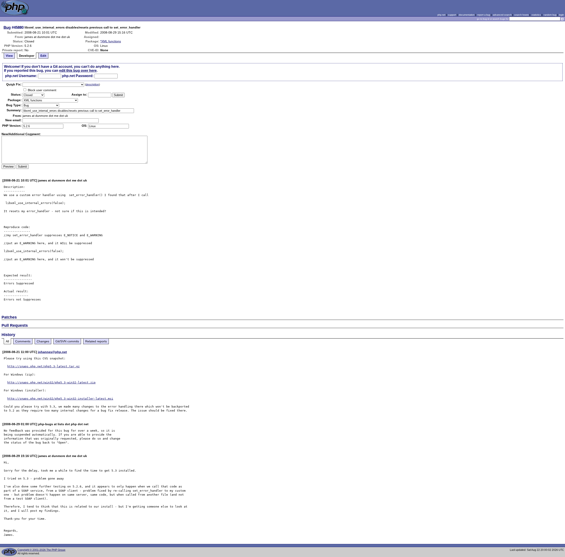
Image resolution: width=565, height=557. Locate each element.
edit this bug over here (78, 70)
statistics (536, 14)
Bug (7, 27)
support (452, 14)
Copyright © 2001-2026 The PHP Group (41, 549)
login (561, 14)
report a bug (483, 14)
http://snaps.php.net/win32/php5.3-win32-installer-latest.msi (60, 398)
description (92, 84)
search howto (521, 14)
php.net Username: (21, 76)
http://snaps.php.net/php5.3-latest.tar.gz (43, 366)
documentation (467, 14)
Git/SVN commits (67, 341)
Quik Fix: (14, 84)
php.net (441, 14)
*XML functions (110, 41)
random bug (550, 14)
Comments (22, 341)
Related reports (96, 341)
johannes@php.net (52, 352)
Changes (43, 341)
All (7, 341)
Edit (43, 55)
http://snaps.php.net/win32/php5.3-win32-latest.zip (51, 382)
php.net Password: (78, 76)
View (9, 55)
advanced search (502, 14)
